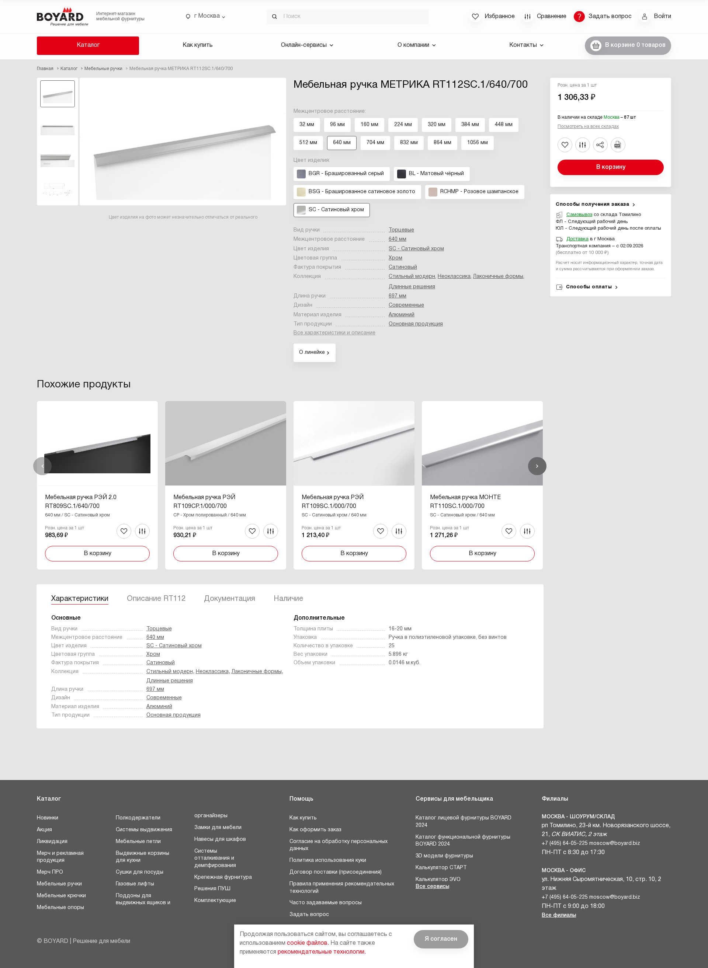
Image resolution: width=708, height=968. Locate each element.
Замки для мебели (218, 827)
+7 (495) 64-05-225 (565, 843)
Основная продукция (416, 324)
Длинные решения (412, 287)
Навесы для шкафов (220, 839)
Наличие (288, 599)
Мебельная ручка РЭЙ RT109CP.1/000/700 (204, 502)
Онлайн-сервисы (304, 45)
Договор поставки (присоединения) (335, 872)
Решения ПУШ (212, 889)
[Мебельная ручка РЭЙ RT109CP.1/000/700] (225, 485)
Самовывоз (579, 215)
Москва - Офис (564, 870)
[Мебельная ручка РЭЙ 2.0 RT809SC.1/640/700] (97, 485)
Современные (406, 305)
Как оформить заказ (315, 830)
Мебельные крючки (61, 896)
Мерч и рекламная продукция (60, 857)
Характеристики (79, 599)
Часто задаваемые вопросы (325, 903)
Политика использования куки (327, 860)
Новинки (47, 818)
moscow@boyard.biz (614, 843)
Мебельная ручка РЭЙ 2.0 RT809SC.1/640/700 (81, 502)
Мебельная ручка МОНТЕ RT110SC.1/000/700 (465, 502)
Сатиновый (403, 267)
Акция (44, 830)
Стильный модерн (412, 276)
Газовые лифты (135, 884)
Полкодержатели (138, 818)
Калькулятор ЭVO (438, 879)
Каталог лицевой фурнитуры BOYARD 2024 (463, 822)
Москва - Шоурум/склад (578, 817)
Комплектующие (215, 900)
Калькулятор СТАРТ (441, 868)
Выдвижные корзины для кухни (142, 857)
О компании (413, 45)
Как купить (198, 45)
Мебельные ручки (59, 884)
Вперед (537, 466)
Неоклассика (454, 276)
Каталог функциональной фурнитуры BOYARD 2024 (463, 841)
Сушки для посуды (139, 872)
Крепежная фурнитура (223, 877)
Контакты (523, 45)
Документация (229, 599)
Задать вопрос (309, 914)
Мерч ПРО (50, 872)
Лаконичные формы (498, 276)
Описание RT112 (156, 599)
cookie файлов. (308, 943)
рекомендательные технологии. (322, 952)
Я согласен (441, 939)
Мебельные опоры (60, 907)
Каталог (88, 45)
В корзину (610, 167)
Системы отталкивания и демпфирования (215, 858)
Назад (42, 466)
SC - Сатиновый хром (416, 249)
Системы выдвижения (144, 830)
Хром (395, 258)
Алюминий (401, 315)
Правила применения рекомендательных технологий (341, 888)
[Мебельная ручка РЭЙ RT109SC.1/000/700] (354, 485)
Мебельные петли (138, 841)
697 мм (397, 296)
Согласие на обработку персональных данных (338, 845)
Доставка (577, 239)
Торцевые (401, 230)
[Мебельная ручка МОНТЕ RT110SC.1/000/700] (482, 485)
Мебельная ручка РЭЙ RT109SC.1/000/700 (333, 502)
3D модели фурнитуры (444, 856)
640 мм (397, 239)
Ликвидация (52, 841)
